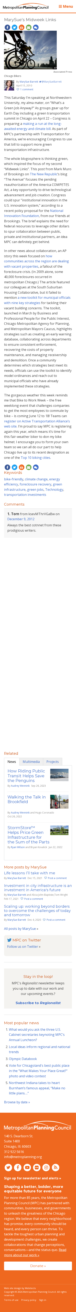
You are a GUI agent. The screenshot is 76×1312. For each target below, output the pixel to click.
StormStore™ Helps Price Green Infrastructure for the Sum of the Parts (28, 834)
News (11, 761)
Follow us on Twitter (22, 946)
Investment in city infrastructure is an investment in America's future (38, 887)
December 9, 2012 (20, 519)
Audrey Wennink (20, 785)
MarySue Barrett (29, 81)
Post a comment (57, 878)
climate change (36, 479)
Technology (54, 489)
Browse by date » (17, 1102)
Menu (67, 6)
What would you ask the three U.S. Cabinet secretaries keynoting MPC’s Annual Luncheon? (37, 1034)
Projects (52, 761)
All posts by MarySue (20, 928)
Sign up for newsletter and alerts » (32, 1178)
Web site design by (20, 1288)
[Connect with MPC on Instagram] (46, 1167)
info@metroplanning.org (23, 1157)
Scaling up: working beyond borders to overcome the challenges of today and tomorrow (37, 910)
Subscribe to (38, 1003)
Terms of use (11, 1299)
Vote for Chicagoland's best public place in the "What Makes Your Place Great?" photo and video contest (39, 1070)
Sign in (42, 1299)
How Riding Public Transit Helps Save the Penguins (26, 776)
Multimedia (31, 761)
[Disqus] (38, 593)
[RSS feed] (55, 1167)
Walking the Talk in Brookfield (26, 799)
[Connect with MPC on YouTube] (27, 1167)
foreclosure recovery (35, 484)
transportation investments (25, 494)
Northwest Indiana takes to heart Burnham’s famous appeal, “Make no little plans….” (37, 1088)
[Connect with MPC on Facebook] (18, 1167)
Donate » (38, 1266)
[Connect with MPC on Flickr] (37, 1167)
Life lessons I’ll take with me (29, 873)
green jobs (35, 489)
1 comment (26, 89)
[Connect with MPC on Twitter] (9, 1167)
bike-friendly (13, 479)
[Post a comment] (35, 27)
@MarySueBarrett (51, 81)
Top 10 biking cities (35, 457)
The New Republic (43, 174)
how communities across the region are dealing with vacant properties (36, 261)
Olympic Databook (23, 1059)
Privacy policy (28, 1299)
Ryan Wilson (18, 847)
